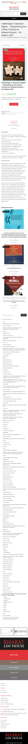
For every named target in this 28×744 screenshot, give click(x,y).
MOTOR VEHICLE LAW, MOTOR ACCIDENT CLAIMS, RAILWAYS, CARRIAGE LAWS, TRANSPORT (13, 534)
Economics (5, 424)
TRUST (4, 613)
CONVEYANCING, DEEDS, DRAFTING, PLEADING (12, 399)
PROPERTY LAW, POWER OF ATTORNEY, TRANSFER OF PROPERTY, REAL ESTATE (13, 557)
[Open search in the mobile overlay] (14, 13)
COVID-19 (5, 550)
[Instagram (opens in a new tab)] (13, 3)
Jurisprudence (6, 502)
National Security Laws (7, 542)
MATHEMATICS (6, 522)
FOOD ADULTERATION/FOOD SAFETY (10, 457)
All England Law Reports (8, 335)
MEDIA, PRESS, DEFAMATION (8, 524)
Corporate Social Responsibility (9, 401)
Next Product (22, 45)
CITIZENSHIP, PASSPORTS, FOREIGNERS (10, 366)
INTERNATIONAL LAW (7, 492)
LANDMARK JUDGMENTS (8, 510)
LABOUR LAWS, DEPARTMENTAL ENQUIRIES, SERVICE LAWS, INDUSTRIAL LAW (14, 505)
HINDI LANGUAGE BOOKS (8, 477)
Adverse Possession (7, 325)
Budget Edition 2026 (7, 360)
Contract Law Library (7, 397)
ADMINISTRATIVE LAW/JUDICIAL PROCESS (11, 323)
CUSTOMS (5, 600)
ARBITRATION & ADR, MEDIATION (9, 340)
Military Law (5, 529)
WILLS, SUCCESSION (7, 615)
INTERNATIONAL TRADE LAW (8, 494)
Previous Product (7, 45)
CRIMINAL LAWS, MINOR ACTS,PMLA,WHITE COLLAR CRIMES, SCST (15, 405)
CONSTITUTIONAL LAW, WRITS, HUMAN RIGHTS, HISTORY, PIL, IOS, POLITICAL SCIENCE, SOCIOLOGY (14, 387)
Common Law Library (7, 374)
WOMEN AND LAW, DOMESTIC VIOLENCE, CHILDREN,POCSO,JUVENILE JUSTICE (11, 618)
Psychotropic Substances (8, 559)
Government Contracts (8, 469)
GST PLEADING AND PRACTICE (14, 268)
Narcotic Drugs (6, 538)
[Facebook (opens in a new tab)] (12, 3)
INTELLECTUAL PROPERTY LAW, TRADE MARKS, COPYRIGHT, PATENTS (14, 489)
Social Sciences (6, 579)
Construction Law (6, 389)
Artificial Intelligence (7, 344)
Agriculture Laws (6, 333)
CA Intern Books (6, 598)
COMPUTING (5, 384)
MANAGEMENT (6, 518)
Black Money (5, 356)
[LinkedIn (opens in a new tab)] (15, 3)
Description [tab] (14, 122)
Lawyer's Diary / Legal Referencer (10, 512)
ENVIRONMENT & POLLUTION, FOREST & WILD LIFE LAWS (14, 438)
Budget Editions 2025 (7, 362)
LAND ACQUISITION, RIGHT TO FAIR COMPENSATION (13, 508)
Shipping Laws (6, 577)
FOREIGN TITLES (6, 459)
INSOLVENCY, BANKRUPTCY (8, 485)
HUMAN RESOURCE (7, 479)
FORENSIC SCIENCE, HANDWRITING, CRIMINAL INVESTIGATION (12, 464)
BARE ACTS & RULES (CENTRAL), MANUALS (11, 352)
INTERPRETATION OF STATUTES (9, 496)
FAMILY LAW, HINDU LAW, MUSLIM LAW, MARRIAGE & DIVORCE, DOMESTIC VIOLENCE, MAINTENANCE (13, 453)
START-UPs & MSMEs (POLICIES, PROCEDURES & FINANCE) (14, 301)
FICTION (4, 455)
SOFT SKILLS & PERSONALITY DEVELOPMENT (11, 581)
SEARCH (5, 604)
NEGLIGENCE (5, 544)
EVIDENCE (5, 446)
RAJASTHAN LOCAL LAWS (8, 561)
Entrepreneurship (6, 436)
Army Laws (5, 342)
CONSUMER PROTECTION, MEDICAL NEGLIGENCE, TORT (14, 391)
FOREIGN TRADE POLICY (8, 602)
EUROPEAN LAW (6, 442)
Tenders (4, 607)
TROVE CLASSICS (6, 611)
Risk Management (6, 575)
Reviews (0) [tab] (14, 128)
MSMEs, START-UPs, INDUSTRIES (19, 297)
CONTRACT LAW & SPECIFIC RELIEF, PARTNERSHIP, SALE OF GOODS (14, 394)
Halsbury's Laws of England (8, 473)
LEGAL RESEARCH (6, 552)
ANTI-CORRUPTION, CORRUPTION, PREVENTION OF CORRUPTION (13, 338)
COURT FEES (5, 403)
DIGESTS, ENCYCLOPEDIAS (8, 420)
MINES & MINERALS (6, 531)
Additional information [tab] (14, 125)
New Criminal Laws (7, 354)
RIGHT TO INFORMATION (8, 573)
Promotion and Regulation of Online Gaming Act (13, 554)
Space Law (5, 583)
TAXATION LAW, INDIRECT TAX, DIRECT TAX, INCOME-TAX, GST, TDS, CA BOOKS (14, 231)
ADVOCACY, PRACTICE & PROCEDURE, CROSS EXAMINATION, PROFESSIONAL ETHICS (12, 328)
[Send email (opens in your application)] (16, 3)
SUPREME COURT (6, 590)
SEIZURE (5, 605)
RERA (4, 571)
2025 (4, 321)
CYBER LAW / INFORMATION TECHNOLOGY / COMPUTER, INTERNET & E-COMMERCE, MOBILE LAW (14, 411)
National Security (6, 540)
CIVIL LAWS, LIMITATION (7, 368)
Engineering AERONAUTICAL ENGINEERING (11, 434)
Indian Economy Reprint (8, 483)
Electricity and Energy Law (8, 430)
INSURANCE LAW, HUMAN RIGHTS (9, 487)
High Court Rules (6, 475)
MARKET (4, 520)
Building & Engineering (7, 364)
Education (5, 426)
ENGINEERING (5, 432)
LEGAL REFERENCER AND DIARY (9, 516)
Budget (4, 358)
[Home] (1, 37)
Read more (14, 242)
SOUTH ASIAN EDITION (7, 569)
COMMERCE (5, 370)
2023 (4, 448)
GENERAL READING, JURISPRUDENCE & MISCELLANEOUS (14, 467)
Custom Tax (5, 408)
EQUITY (4, 440)
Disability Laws (6, 422)
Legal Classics (6, 514)
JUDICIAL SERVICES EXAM (8, 500)
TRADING (4, 609)
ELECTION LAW (6, 428)
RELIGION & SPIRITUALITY (8, 565)
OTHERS (4, 548)
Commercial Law (6, 372)
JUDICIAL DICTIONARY (7, 498)
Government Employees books (9, 471)
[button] (25, 49)
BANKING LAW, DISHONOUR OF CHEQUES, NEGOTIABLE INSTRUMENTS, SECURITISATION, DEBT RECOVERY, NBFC (14, 349)
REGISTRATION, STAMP (7, 563)
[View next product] (26, 45)
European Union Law (7, 444)
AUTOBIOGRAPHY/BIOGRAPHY (9, 346)
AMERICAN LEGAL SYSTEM (8, 461)
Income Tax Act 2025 (7, 481)
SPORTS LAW (5, 585)
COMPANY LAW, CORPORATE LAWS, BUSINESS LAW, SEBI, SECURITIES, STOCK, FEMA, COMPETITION (14, 376)
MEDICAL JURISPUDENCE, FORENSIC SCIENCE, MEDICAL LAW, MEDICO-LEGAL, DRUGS (14, 526)
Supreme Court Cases (7, 592)
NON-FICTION (5, 546)
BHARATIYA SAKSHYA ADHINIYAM (10, 450)
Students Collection (7, 588)
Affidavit (4, 331)
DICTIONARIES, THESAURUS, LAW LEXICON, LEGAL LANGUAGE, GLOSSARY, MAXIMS (12, 414)
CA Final (5, 597)
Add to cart (14, 104)
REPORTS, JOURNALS (7, 568)
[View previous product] (2, 45)
